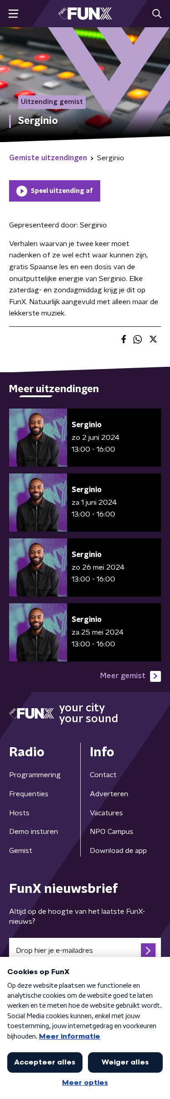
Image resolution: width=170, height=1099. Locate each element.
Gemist (20, 850)
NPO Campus (111, 831)
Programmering (35, 775)
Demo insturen (33, 831)
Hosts (19, 813)
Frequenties (29, 794)
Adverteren (109, 794)
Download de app (118, 850)
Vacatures (106, 813)
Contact (103, 775)
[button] (13, 13)
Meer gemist (123, 676)
